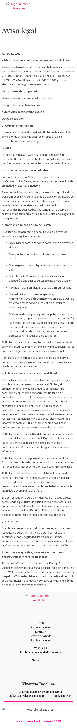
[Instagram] (33, 673)
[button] (72, 12)
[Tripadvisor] (43, 673)
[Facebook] (23, 673)
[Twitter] (53, 673)
